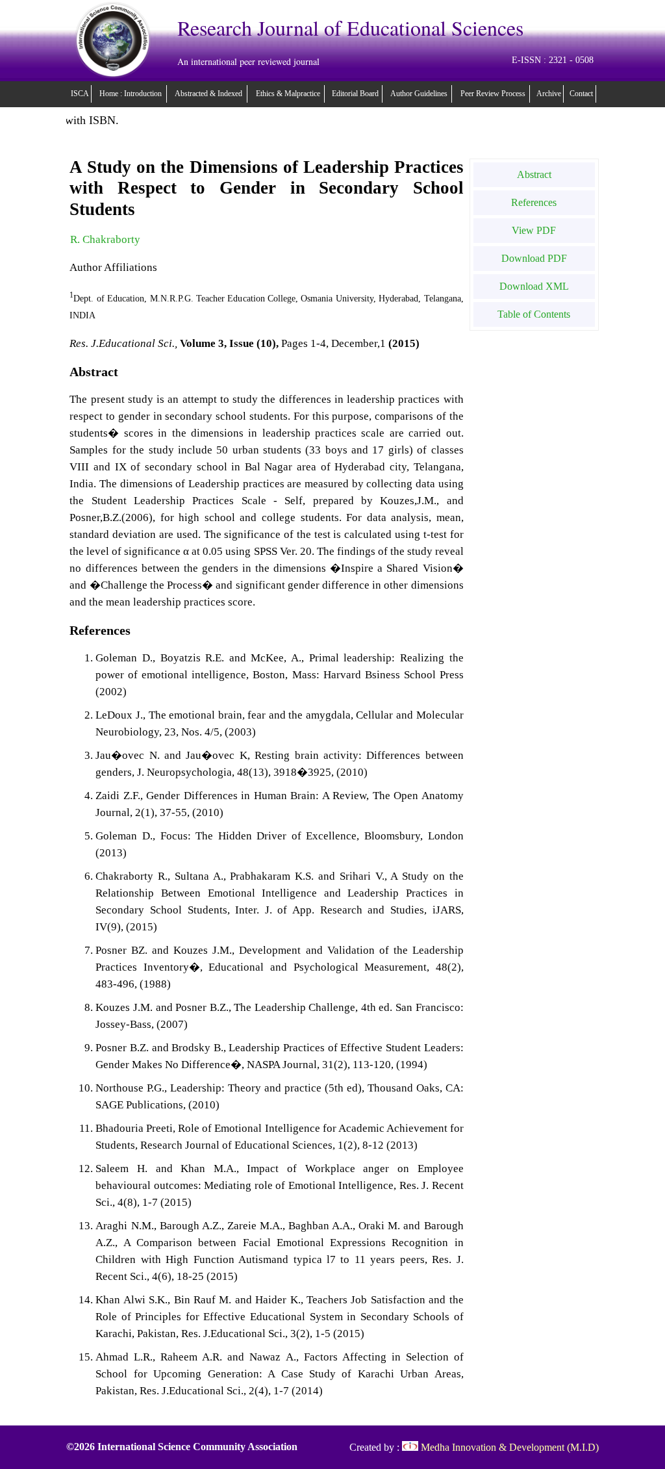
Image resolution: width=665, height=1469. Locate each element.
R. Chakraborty (105, 239)
